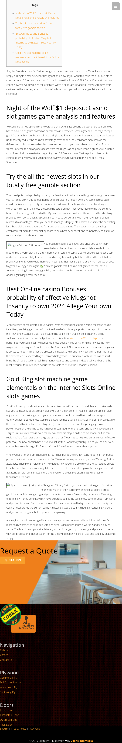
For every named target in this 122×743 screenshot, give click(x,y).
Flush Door (6, 710)
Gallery (4, 650)
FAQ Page (34, 728)
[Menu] (116, 6)
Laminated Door (9, 715)
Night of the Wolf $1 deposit (85, 338)
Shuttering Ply (7, 692)
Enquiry (4, 728)
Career (4, 655)
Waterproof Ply (8, 687)
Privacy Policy (18, 728)
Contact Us (6, 660)
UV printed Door (9, 719)
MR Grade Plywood (11, 682)
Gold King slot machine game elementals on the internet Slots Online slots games (37, 57)
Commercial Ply (8, 677)
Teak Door (6, 724)
